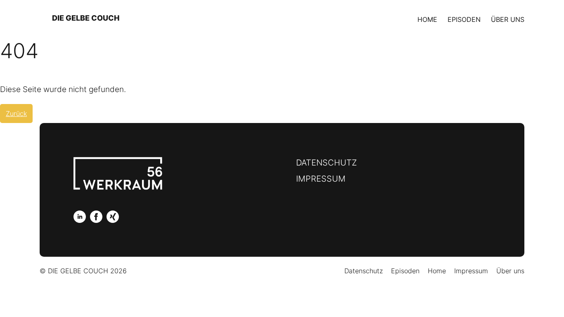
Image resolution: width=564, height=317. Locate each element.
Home (427, 19)
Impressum (321, 179)
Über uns (510, 271)
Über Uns (507, 19)
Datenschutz (326, 163)
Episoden (464, 19)
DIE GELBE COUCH (85, 18)
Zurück (16, 113)
